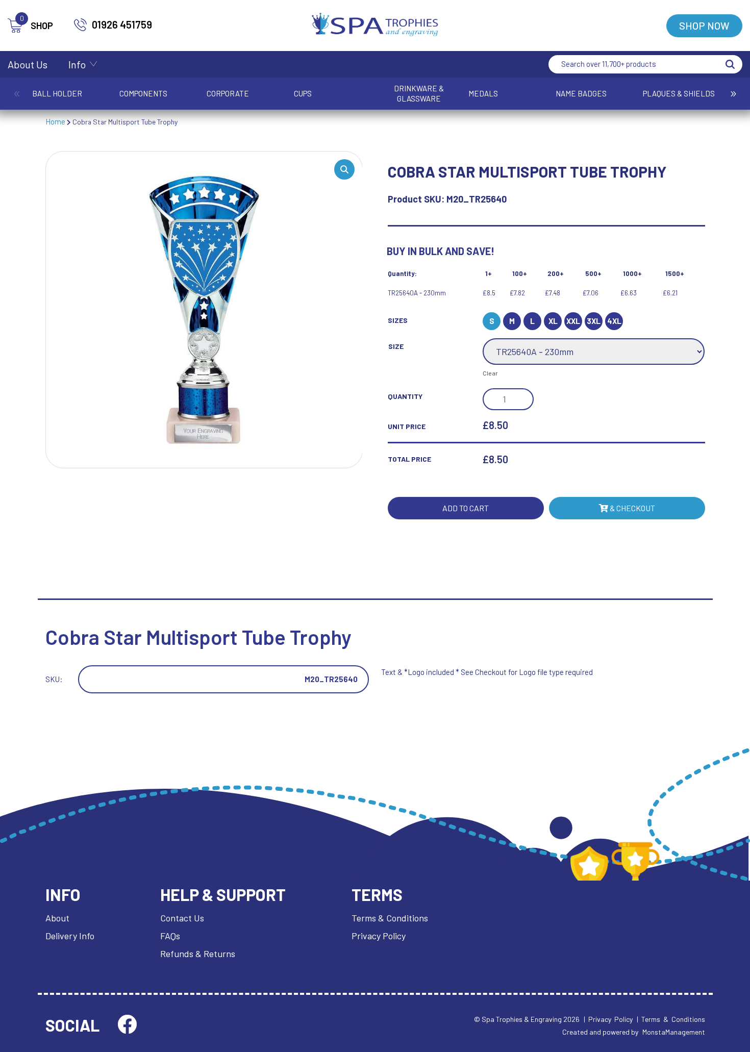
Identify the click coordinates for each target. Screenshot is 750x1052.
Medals (483, 93)
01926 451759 (122, 24)
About (57, 917)
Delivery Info (69, 935)
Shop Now (704, 25)
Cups (303, 93)
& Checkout (631, 508)
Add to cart (465, 508)
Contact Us (182, 917)
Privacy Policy (379, 935)
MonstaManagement (673, 1032)
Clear (490, 373)
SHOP (36, 24)
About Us (27, 64)
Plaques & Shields (679, 93)
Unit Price (407, 426)
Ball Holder (57, 93)
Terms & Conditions (390, 917)
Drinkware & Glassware (419, 93)
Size (396, 346)
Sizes (398, 320)
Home (55, 121)
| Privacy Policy (608, 1019)
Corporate (228, 93)
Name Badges (581, 93)
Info (77, 64)
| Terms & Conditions (671, 1019)
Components (143, 93)
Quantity (405, 396)
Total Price (409, 459)
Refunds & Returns (197, 953)
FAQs (170, 935)
